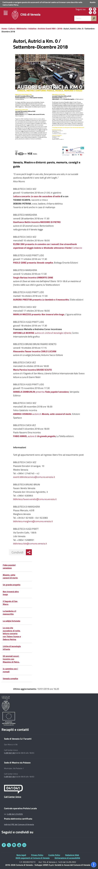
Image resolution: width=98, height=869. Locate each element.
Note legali (21, 855)
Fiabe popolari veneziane (9, 566)
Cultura (11, 28)
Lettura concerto (22, 196)
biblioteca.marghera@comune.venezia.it (33, 521)
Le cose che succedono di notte (45, 196)
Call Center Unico (12, 796)
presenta (41, 392)
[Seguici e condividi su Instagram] (14, 845)
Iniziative (32, 28)
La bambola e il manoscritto (9, 613)
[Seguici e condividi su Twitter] (9, 845)
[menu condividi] (29, 552)
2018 (59, 28)
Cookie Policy (13, 4)
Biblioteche (22, 28)
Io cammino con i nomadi (10, 670)
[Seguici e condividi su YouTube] (19, 845)
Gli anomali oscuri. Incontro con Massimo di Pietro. (11, 659)
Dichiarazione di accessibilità (67, 857)
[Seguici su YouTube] (94, 12)
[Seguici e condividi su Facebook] (4, 845)
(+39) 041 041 (10, 753)
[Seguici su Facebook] (90, 9)
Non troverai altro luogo (11, 593)
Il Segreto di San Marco (10, 603)
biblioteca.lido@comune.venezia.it (30, 543)
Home (4, 28)
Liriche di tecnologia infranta (12, 648)
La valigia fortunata (11, 620)
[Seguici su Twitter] (90, 12)
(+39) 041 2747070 (15, 814)
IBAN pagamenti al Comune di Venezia (33, 857)
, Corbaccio (47, 246)
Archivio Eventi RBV (47, 28)
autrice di (42, 333)
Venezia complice (10, 678)
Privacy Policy (37, 855)
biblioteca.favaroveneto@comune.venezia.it (35, 499)
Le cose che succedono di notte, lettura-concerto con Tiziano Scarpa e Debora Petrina (12, 633)
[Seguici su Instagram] (94, 9)
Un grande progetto (46, 436)
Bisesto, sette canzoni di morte (10, 576)
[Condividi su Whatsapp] (24, 845)
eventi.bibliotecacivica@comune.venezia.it (34, 477)
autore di (42, 414)
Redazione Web (72, 855)
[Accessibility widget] (93, 864)
